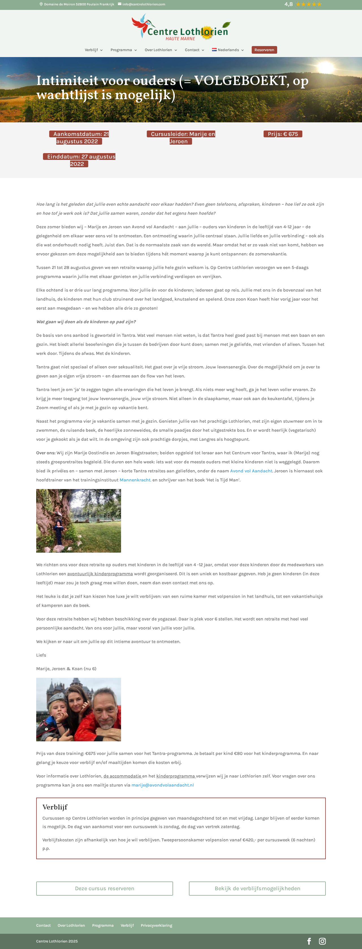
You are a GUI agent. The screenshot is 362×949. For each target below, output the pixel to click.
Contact (192, 50)
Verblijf (91, 50)
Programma (121, 50)
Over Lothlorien (158, 50)
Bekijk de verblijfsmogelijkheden (257, 888)
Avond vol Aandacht (251, 471)
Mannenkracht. (135, 480)
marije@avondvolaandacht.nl (163, 785)
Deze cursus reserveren (104, 888)
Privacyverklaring (156, 925)
